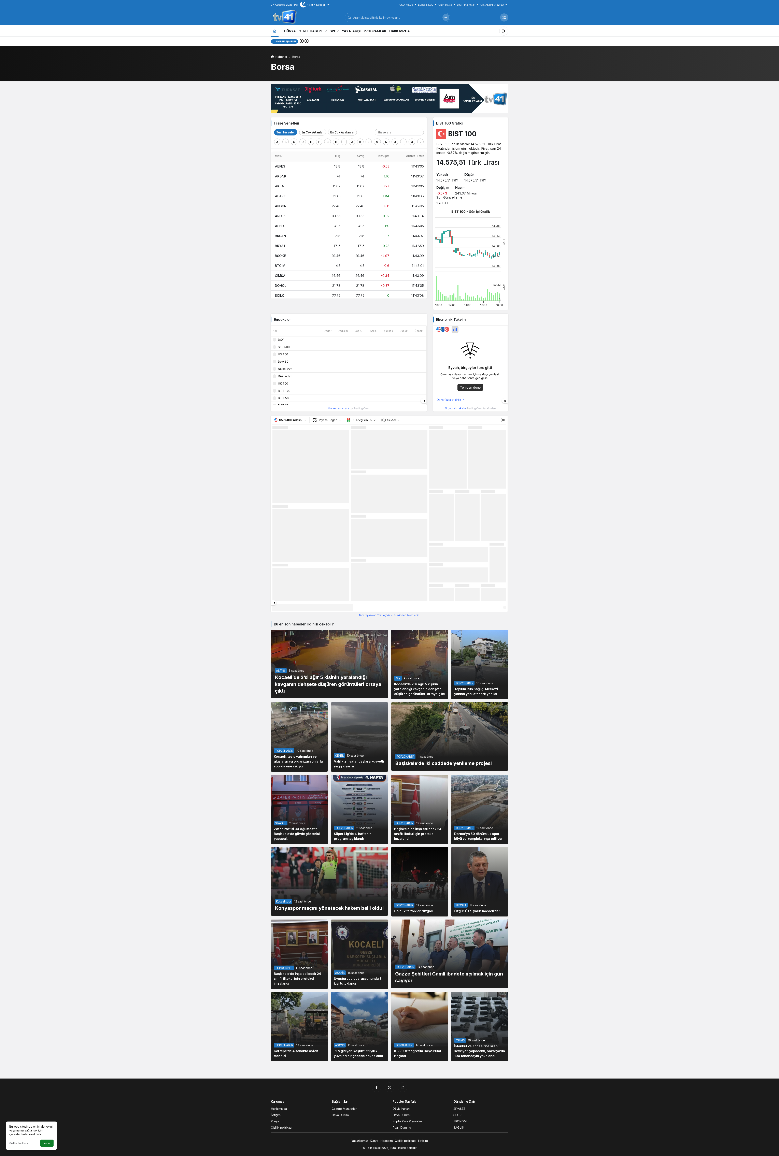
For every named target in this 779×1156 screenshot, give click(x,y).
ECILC (279, 295)
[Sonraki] (306, 41)
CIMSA (280, 276)
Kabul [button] (47, 1143)
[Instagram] (402, 1087)
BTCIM (280, 266)
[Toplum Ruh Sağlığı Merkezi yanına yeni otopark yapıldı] (479, 664)
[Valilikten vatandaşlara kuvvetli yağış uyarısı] (359, 737)
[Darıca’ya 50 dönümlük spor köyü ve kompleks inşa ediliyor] (479, 809)
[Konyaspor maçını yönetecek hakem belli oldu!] (329, 881)
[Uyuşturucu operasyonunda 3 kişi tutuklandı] (359, 954)
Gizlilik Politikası (18, 1143)
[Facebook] (376, 1087)
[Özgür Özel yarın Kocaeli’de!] (479, 881)
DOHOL (280, 286)
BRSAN (280, 236)
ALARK (280, 196)
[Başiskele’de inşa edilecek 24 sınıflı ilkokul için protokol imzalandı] (419, 809)
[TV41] (284, 17)
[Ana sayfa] (275, 30)
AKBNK (280, 176)
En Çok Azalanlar (342, 132)
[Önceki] (301, 41)
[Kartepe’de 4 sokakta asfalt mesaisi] (299, 1026)
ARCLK (280, 216)
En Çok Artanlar (312, 132)
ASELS (280, 226)
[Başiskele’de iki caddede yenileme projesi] (449, 736)
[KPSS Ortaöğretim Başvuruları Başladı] (419, 1026)
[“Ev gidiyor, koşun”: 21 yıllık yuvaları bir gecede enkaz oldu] (359, 1026)
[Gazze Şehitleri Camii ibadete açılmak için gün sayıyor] (449, 954)
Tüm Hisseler (285, 132)
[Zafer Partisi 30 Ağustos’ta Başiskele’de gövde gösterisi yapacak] (299, 809)
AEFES (280, 166)
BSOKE (280, 256)
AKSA (279, 186)
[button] (504, 17)
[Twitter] (389, 1087)
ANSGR (280, 206)
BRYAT (280, 246)
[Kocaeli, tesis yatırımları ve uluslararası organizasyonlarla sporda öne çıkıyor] (299, 737)
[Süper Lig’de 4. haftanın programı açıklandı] (359, 809)
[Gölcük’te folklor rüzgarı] (419, 881)
